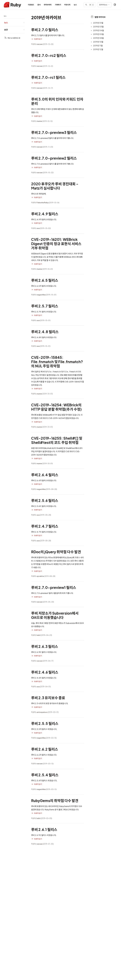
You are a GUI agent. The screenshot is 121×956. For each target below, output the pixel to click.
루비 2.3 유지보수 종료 (48, 697)
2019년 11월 (98, 45)
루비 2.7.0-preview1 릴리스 (53, 587)
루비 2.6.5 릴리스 (44, 280)
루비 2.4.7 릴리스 (44, 526)
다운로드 (31, 5)
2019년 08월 (98, 38)
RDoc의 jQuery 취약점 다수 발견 (56, 552)
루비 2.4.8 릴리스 (45, 331)
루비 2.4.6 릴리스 (44, 672)
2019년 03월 (98, 26)
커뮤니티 (67, 5)
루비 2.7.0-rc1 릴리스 (48, 77)
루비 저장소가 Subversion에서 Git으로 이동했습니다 (54, 615)
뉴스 (75, 5)
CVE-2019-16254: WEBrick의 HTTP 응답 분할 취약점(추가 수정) (56, 407)
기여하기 (58, 5)
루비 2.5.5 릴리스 (44, 723)
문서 (39, 5)
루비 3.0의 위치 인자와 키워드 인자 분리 (57, 101)
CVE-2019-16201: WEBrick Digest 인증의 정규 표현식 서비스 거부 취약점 (56, 243)
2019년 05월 (98, 34)
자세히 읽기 (38, 39)
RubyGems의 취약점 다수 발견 (54, 800)
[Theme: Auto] (114, 4)
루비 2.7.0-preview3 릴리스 (54, 132)
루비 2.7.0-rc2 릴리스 (48, 55)
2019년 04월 (98, 30)
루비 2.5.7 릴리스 (44, 306)
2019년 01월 (98, 23)
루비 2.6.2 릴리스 (44, 749)
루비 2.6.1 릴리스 (44, 829)
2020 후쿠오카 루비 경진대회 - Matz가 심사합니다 (54, 186)
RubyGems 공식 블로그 (54, 809)
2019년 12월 (98, 49)
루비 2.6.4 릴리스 (44, 475)
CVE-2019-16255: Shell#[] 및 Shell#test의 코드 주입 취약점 (56, 440)
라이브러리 (48, 5)
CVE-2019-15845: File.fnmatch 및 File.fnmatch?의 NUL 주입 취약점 (57, 361)
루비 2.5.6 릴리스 (44, 500)
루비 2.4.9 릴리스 (44, 214)
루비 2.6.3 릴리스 (44, 646)
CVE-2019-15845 (72, 381)
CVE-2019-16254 (56, 418)
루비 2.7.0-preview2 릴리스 (54, 158)
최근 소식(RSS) (13, 38)
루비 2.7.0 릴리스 (44, 29)
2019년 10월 (98, 42)
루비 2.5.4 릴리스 (44, 775)
